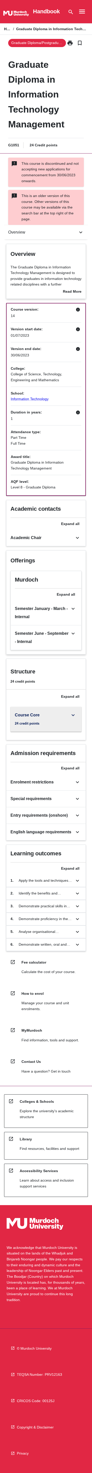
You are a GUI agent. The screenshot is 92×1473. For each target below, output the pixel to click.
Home (7, 29)
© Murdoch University (34, 1348)
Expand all (70, 524)
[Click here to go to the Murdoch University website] (16, 14)
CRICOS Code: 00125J (35, 1401)
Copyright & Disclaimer (35, 1427)
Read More (72, 291)
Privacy (23, 1453)
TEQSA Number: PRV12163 (39, 1374)
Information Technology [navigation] (30, 399)
